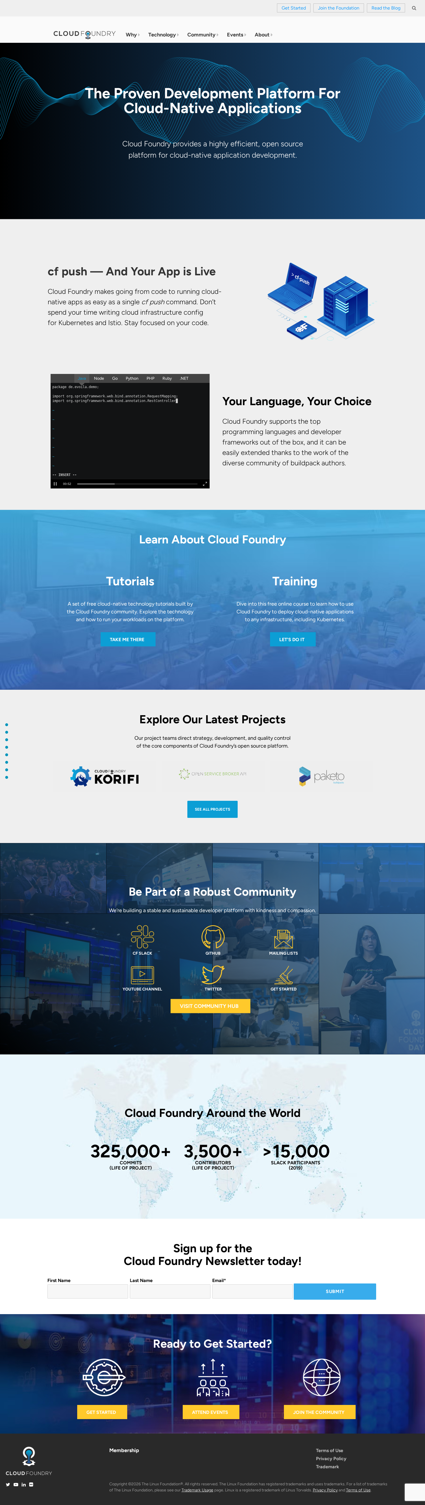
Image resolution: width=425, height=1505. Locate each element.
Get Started (294, 8)
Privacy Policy (331, 1458)
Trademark (327, 1466)
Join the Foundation (338, 8)
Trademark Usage (197, 1490)
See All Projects (212, 809)
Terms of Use (329, 1450)
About (262, 35)
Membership (124, 1450)
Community (201, 35)
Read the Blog (386, 8)
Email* (219, 1280)
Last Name (141, 1280)
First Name (59, 1280)
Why (131, 35)
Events (235, 35)
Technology (162, 35)
